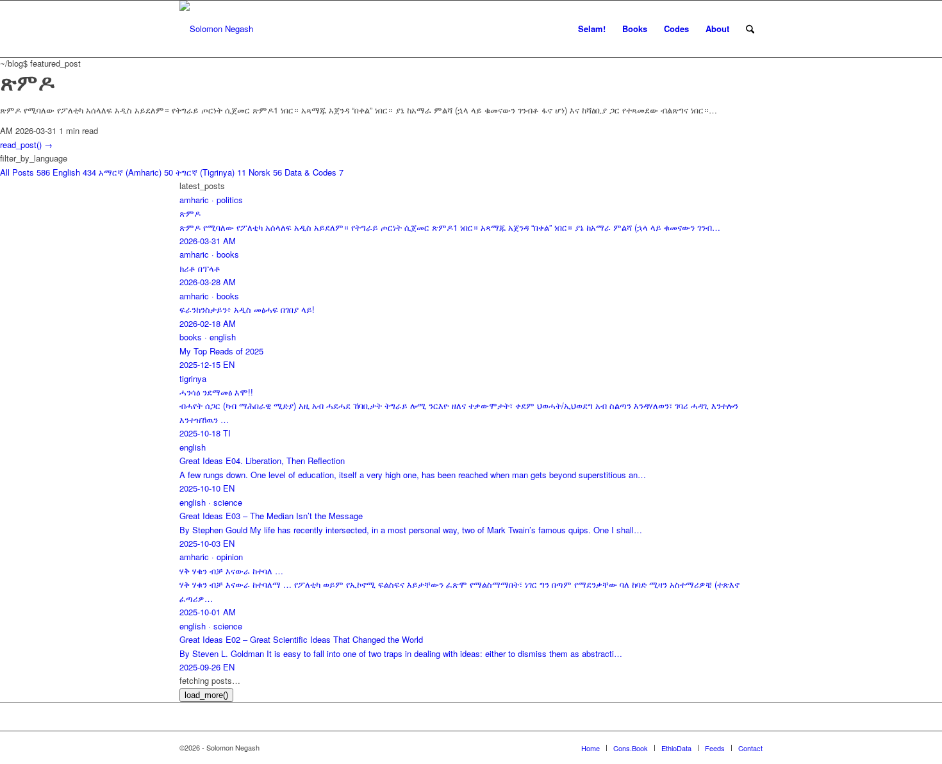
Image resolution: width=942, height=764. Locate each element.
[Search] (750, 29)
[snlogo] (216, 29)
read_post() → (26, 144)
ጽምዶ (27, 81)
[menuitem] (592, 29)
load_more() (206, 695)
